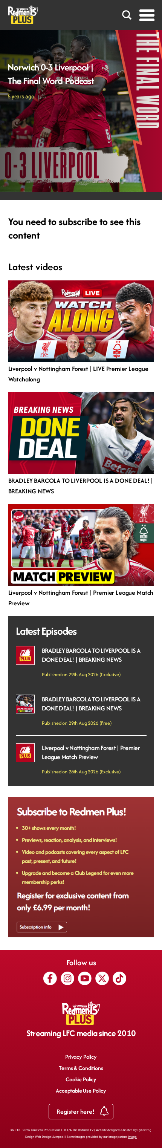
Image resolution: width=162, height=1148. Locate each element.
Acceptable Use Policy (81, 1090)
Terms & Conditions (81, 1068)
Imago (132, 1137)
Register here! (76, 1111)
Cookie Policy (81, 1079)
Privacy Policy (81, 1057)
